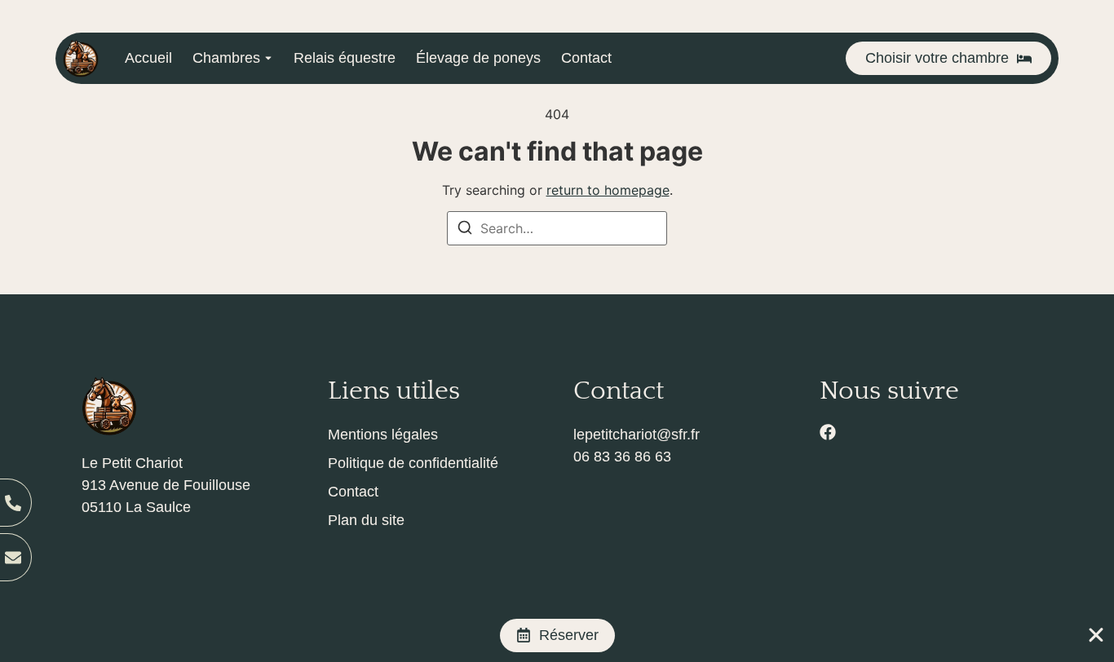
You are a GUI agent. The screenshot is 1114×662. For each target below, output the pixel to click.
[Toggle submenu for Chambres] (266, 58)
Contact (586, 58)
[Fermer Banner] (1096, 635)
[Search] (465, 230)
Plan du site (366, 520)
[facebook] (828, 432)
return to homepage (608, 190)
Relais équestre (345, 58)
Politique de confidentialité (413, 463)
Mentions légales (383, 434)
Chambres (226, 58)
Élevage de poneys (478, 58)
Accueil (148, 58)
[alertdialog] (557, 635)
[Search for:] (557, 228)
